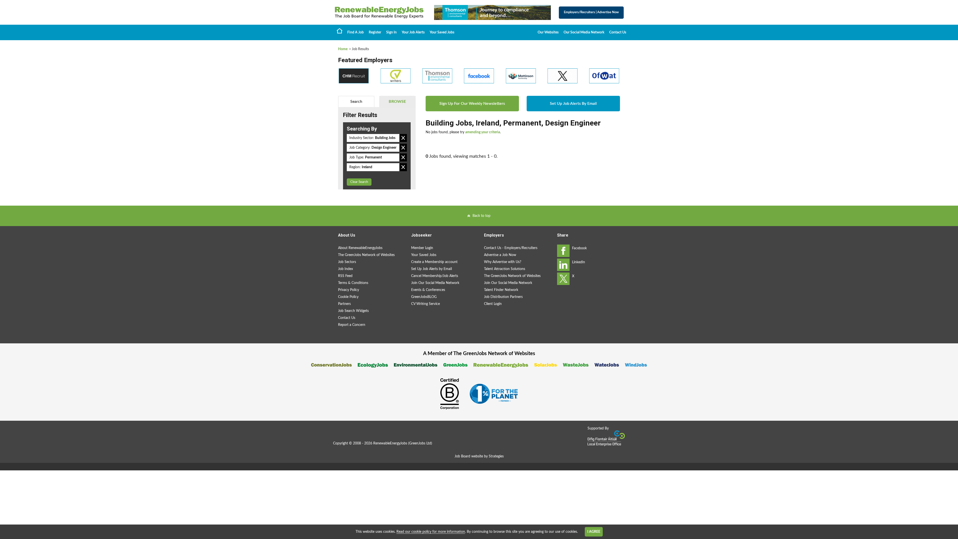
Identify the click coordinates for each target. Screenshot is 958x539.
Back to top (481, 216)
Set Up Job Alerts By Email (573, 104)
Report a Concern (351, 325)
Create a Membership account (434, 262)
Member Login (422, 248)
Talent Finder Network (501, 290)
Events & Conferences (428, 290)
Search (356, 102)
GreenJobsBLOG (424, 297)
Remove (403, 138)
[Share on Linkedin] (563, 265)
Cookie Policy (348, 297)
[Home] (379, 12)
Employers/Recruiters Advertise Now (591, 12)
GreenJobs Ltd (420, 443)
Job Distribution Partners (503, 297)
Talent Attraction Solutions (504, 269)
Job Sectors (347, 262)
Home (339, 31)
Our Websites (548, 32)
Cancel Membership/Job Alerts (434, 276)
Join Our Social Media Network (435, 283)
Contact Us (617, 32)
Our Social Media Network (584, 32)
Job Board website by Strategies (479, 456)
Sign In (391, 32)
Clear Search (359, 182)
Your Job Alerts (413, 32)
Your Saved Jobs (442, 32)
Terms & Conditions (353, 283)
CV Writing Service (425, 304)
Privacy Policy (348, 290)
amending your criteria (482, 132)
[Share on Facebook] (563, 251)
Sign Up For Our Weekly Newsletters (472, 104)
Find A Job (355, 32)
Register (375, 32)
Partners (344, 304)
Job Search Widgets (353, 311)
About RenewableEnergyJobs (360, 248)
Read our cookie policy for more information (430, 532)
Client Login (493, 304)
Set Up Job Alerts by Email (431, 269)
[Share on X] (563, 278)
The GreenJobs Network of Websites (366, 255)
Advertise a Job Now (500, 255)
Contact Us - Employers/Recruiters (510, 248)
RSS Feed (345, 276)
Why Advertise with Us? (502, 262)
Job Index (345, 269)
